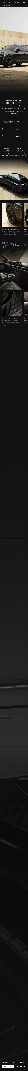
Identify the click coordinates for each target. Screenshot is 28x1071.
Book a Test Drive (20, 1066)
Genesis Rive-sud (13, 2)
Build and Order (8, 1066)
